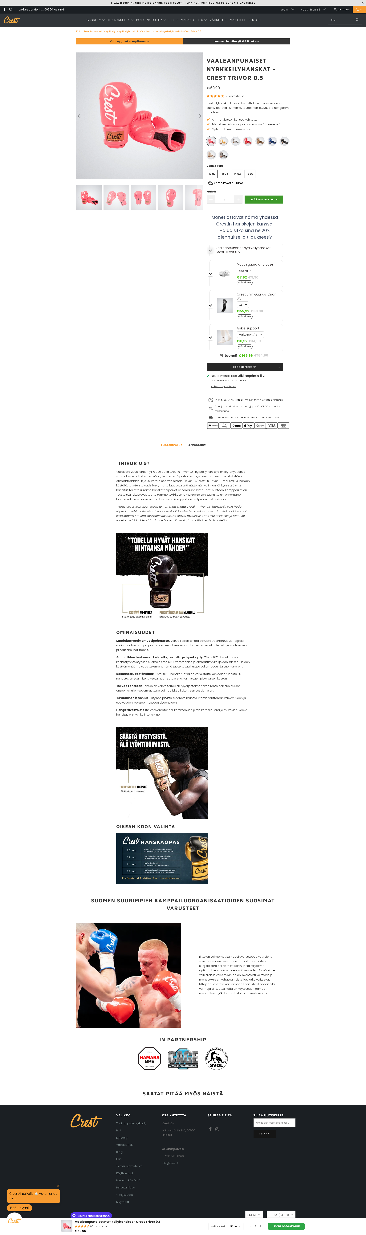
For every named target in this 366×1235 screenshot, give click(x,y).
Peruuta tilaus (125, 1187)
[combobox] (345, 20)
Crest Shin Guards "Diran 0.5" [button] (256, 296)
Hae (119, 1159)
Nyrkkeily (110, 31)
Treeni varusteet (93, 31)
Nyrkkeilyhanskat (128, 31)
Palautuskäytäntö (128, 1180)
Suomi (284, 9)
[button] (95, 20)
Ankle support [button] (248, 328)
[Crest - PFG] (12, 20)
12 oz (224, 174)
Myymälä (122, 1202)
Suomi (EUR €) (311, 9)
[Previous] (79, 115)
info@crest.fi (170, 1163)
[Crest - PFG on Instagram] (10, 9)
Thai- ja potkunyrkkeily (131, 1123)
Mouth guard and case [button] (255, 264)
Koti (78, 31)
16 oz (249, 174)
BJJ (118, 1130)
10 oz (212, 174)
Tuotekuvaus (171, 445)
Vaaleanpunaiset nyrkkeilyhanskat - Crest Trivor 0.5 (171, 31)
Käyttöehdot (124, 1173)
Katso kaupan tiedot (223, 386)
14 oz (237, 174)
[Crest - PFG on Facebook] (4, 9)
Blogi (119, 1152)
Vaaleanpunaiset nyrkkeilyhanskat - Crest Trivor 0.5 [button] (244, 250)
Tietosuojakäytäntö (129, 1166)
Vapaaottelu (124, 1145)
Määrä (211, 191)
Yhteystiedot (124, 1195)
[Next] (200, 115)
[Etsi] (357, 20)
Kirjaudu (343, 9)
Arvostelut (197, 445)
